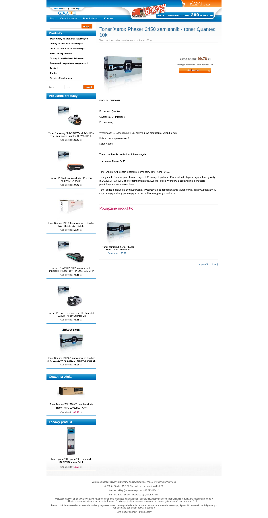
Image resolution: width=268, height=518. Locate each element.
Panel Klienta (90, 18)
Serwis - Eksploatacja (61, 78)
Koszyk (198, 2)
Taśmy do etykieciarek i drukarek (67, 58)
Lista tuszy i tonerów (126, 512)
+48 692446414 (151, 490)
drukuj (215, 264)
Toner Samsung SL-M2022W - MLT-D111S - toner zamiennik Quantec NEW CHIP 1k (71, 134)
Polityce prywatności (166, 482)
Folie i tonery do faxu (61, 53)
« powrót (203, 264)
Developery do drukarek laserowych (69, 38)
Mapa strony (145, 512)
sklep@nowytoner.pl (128, 490)
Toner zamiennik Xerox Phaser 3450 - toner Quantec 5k (118, 248)
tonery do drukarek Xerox (141, 40)
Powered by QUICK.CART (145, 494)
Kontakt (108, 18)
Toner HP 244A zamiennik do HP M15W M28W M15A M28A (71, 179)
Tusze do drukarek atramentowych (68, 48)
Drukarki (54, 68)
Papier (53, 73)
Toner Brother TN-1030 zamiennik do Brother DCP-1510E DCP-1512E (71, 224)
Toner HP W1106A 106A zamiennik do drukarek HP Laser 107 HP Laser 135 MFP (71, 269)
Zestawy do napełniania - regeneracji (69, 63)
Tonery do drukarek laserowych (66, 43)
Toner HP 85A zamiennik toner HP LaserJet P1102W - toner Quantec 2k (71, 314)
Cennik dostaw (68, 18)
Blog (52, 18)
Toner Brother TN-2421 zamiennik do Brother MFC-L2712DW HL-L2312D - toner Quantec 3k (71, 359)
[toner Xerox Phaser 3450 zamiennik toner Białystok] (123, 93)
